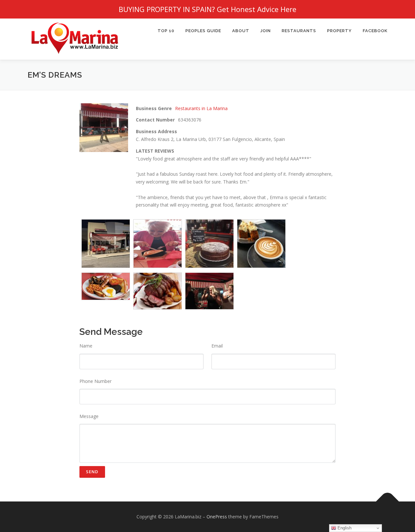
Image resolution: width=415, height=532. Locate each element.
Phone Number (95, 381)
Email (217, 346)
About (240, 30)
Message (89, 416)
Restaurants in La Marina (201, 108)
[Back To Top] (387, 501)
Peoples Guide (203, 30)
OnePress (217, 516)
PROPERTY (339, 30)
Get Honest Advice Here (256, 9)
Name (85, 346)
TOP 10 (166, 30)
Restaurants (299, 30)
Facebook (375, 30)
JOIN (265, 30)
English (343, 528)
